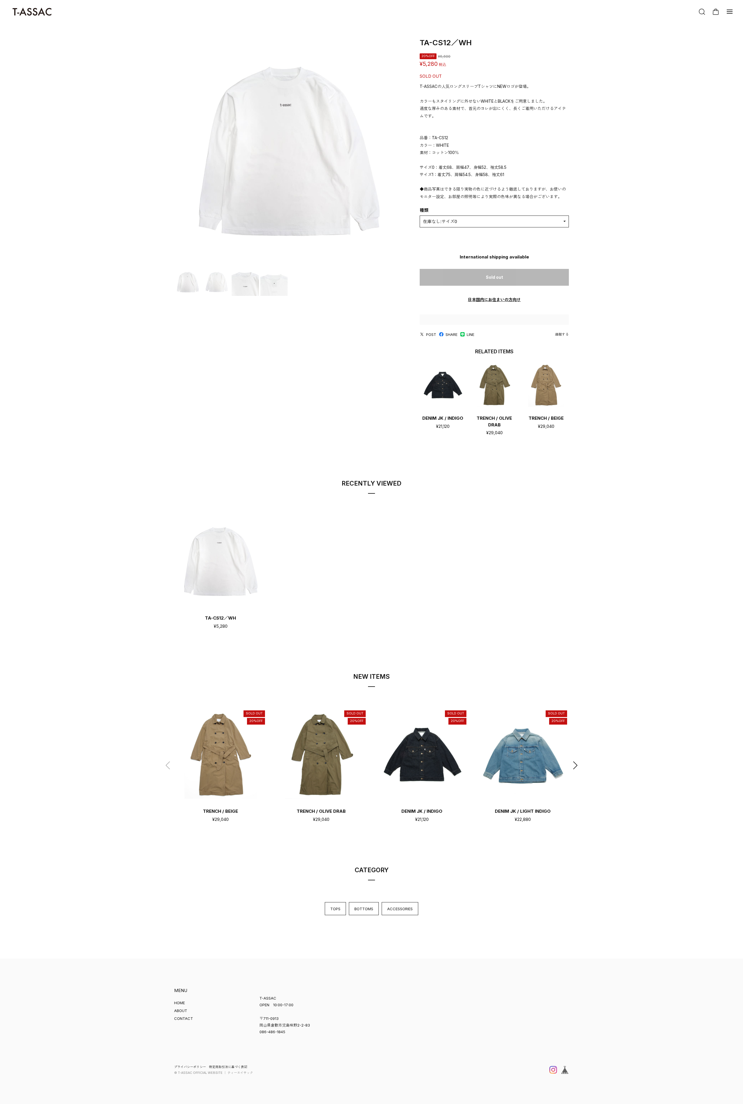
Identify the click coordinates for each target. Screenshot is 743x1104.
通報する (562, 334)
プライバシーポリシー (190, 1067)
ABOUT (180, 1010)
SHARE (451, 334)
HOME (179, 1002)
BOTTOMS (363, 908)
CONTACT (183, 1018)
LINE (470, 334)
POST (431, 334)
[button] (575, 765)
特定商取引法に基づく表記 (228, 1067)
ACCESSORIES (400, 908)
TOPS (335, 908)
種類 (424, 210)
